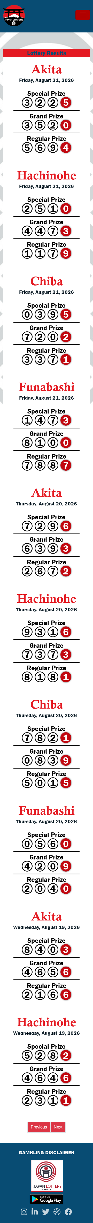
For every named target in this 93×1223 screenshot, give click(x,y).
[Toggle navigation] (82, 15)
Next (58, 1127)
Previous (39, 1127)
